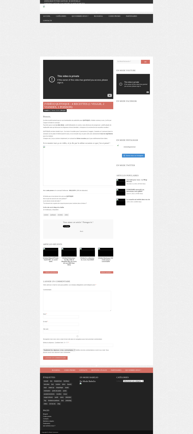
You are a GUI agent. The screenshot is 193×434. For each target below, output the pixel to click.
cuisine (46, 215)
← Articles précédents (50, 272)
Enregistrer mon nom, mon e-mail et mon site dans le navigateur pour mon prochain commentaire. (72, 339)
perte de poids (56, 391)
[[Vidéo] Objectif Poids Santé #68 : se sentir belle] (50, 252)
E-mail (45, 321)
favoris (69, 384)
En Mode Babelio (88, 381)
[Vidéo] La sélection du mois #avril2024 (87, 259)
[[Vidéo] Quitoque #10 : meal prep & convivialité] (105, 252)
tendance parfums (53, 400)
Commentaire (47, 289)
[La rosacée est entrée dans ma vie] (120, 202)
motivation (47, 391)
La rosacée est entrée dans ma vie (138, 199)
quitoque (53, 215)
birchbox (66, 381)
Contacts (47, 20)
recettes (60, 215)
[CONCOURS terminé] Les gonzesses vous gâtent (135, 190)
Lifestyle (63, 110)
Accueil (46, 16)
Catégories (119, 381)
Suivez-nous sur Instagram (134, 155)
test (62, 400)
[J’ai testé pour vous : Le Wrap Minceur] (120, 182)
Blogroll (98, 16)
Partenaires (131, 16)
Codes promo (114, 16)
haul (45, 387)
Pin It (81, 231)
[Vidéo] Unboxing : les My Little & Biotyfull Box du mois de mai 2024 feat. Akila (69, 261)
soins (61, 397)
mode (67, 387)
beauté (46, 381)
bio (51, 381)
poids (64, 391)
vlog (59, 404)
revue (65, 394)
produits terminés (49, 394)
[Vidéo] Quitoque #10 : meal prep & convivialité (105, 259)
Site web (45, 329)
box (52, 384)
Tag (45, 400)
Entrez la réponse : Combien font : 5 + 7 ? (55, 342)
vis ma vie (52, 404)
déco (63, 384)
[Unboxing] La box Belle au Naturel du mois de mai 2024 (64, 3)
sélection (68, 397)
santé (56, 397)
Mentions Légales (99, 370)
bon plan (46, 384)
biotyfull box (58, 381)
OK (145, 62)
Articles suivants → (106, 272)
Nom (45, 314)
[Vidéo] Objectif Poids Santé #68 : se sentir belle (62, 1)
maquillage (59, 387)
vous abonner (55, 352)
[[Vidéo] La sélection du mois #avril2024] (87, 252)
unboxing (68, 400)
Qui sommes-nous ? (80, 16)
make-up (51, 387)
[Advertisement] (96, 39)
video (66, 215)
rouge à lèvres (48, 397)
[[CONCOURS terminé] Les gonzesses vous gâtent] (120, 192)
